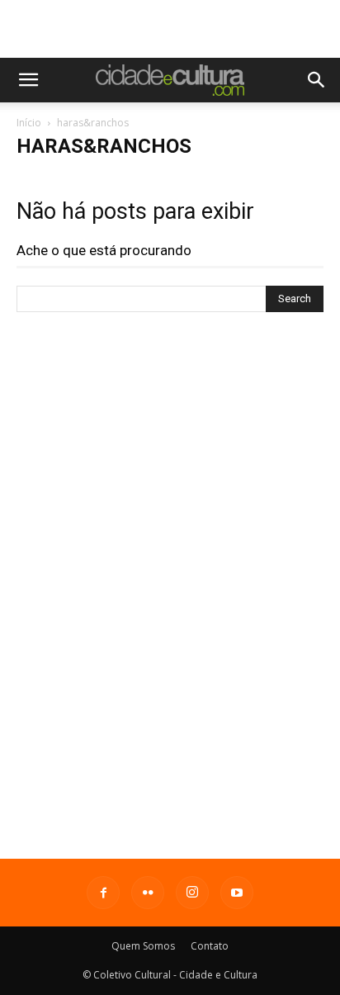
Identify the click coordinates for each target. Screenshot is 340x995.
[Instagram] (192, 892)
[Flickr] (147, 892)
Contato (210, 946)
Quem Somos (143, 946)
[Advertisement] (170, 29)
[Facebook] (103, 892)
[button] (28, 80)
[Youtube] (236, 892)
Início (29, 123)
